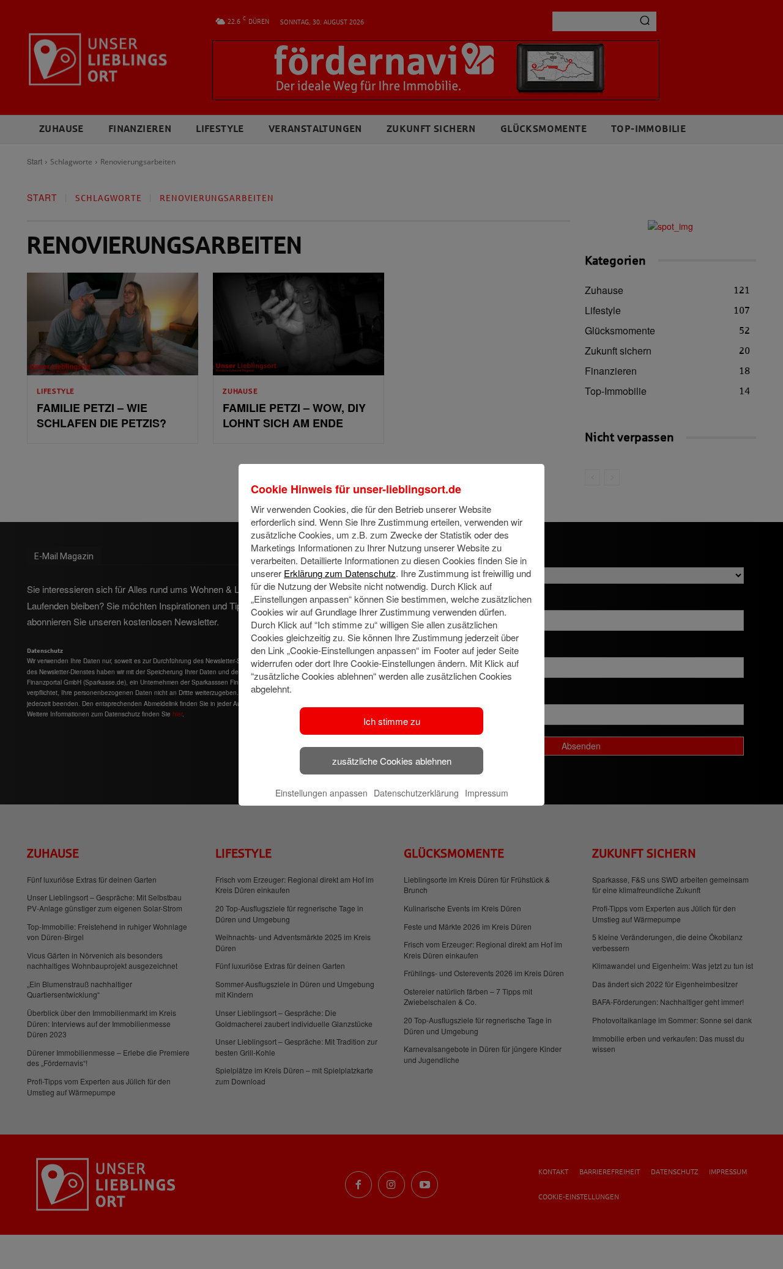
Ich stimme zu (391, 721)
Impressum (486, 793)
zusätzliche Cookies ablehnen (391, 760)
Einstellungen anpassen (321, 793)
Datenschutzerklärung (416, 793)
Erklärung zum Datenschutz (340, 573)
